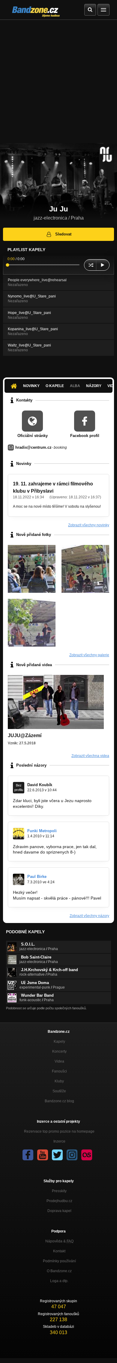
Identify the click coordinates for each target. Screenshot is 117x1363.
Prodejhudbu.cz (59, 1201)
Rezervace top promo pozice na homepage (59, 1131)
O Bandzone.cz (59, 1271)
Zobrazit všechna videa (90, 756)
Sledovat (63, 234)
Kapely (59, 1041)
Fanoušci (59, 1071)
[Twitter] (57, 1154)
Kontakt (59, 1251)
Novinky (31, 386)
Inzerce (59, 1141)
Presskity (59, 1191)
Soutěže (59, 1091)
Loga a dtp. (59, 1281)
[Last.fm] (86, 1154)
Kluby (59, 1081)
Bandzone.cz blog (59, 1101)
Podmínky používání (59, 1261)
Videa (59, 1061)
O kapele (55, 386)
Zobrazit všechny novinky (88, 525)
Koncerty (59, 1051)
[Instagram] (72, 1154)
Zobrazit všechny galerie (89, 655)
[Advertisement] (58, 81)
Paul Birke (36, 876)
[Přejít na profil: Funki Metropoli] (18, 833)
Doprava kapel (59, 1211)
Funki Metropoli (42, 831)
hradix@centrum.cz (33, 447)
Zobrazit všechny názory (89, 916)
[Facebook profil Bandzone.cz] (27, 1154)
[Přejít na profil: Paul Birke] (18, 879)
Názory (93, 386)
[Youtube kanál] (42, 1154)
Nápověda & (59, 1241)
